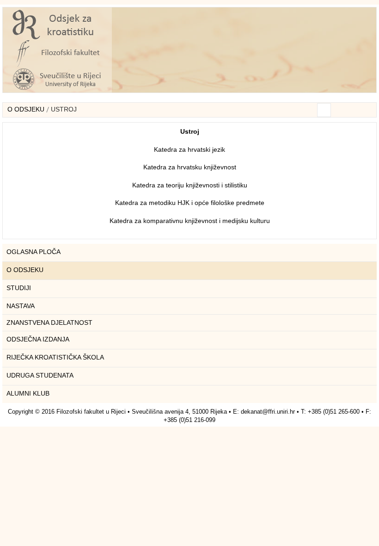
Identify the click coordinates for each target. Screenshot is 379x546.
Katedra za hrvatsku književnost (189, 167)
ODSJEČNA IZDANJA (37, 339)
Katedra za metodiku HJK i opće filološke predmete (189, 202)
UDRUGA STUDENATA (39, 375)
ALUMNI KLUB (27, 393)
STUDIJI (18, 288)
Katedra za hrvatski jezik (189, 149)
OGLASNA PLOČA (33, 251)
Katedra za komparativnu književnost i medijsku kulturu (190, 220)
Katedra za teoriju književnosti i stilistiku (189, 185)
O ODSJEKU (25, 109)
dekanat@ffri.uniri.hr (268, 411)
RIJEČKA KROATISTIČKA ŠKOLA (55, 357)
